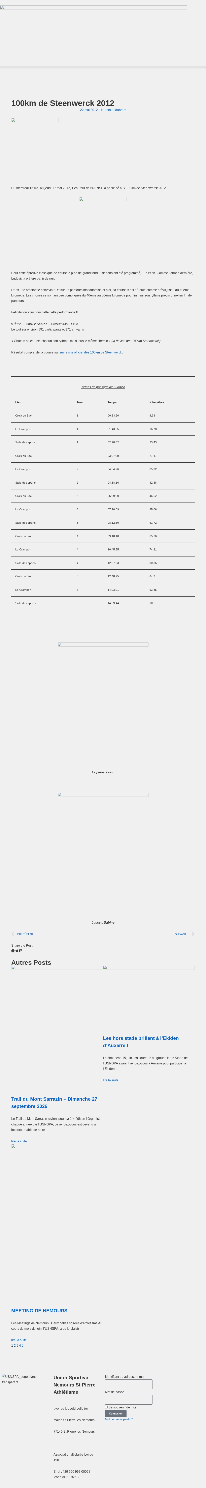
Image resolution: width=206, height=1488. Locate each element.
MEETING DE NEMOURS (39, 1310)
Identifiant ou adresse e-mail (125, 1376)
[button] (103, 67)
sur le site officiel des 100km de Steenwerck (91, 352)
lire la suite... (20, 1141)
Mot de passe (114, 1392)
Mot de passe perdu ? (119, 1419)
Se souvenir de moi (122, 1407)
